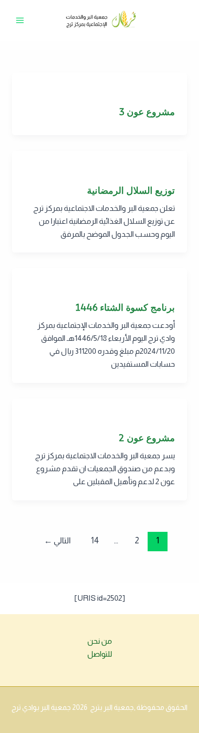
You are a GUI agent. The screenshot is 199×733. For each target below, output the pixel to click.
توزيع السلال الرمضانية (131, 190)
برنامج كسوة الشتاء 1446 (125, 307)
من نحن (99, 641)
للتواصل (99, 654)
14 (95, 540)
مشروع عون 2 (146, 437)
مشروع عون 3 (147, 111)
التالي (57, 540)
